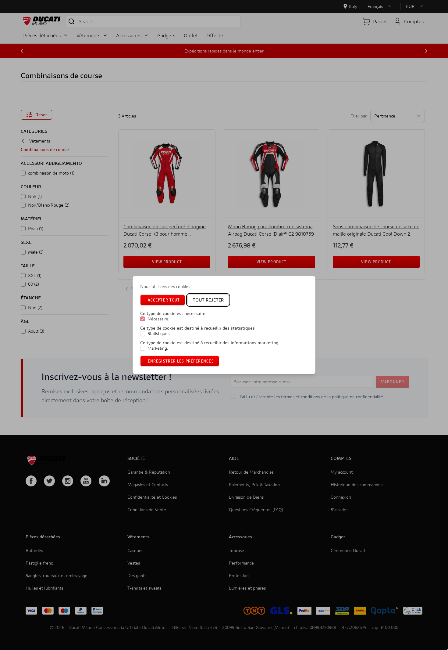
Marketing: (158, 348)
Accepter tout (164, 300)
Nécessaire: (158, 319)
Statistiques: (159, 333)
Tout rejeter (208, 299)
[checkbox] (142, 318)
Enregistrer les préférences (181, 361)
